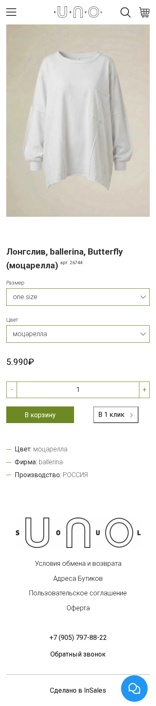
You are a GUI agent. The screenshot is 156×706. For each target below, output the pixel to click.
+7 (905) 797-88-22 (78, 638)
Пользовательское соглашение (78, 593)
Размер (15, 283)
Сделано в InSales (78, 690)
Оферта (78, 608)
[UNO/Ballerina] (78, 533)
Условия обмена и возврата (78, 563)
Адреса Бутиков (78, 578)
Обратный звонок (78, 654)
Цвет (12, 320)
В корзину (40, 415)
